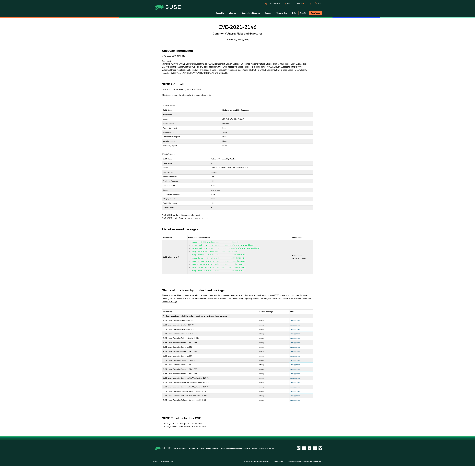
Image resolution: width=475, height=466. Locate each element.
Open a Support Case (166, 461)
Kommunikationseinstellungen (238, 448)
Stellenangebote (180, 448)
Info (223, 448)
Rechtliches (193, 448)
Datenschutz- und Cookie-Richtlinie (299, 461)
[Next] (246, 39)
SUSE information (174, 84)
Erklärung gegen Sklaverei (209, 448)
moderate (200, 95)
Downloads (315, 13)
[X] (309, 448)
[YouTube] (298, 448)
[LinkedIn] (315, 448)
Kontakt (303, 13)
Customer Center (274, 3)
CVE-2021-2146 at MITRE (173, 56)
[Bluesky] (320, 448)
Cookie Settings (278, 461)
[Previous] (231, 39)
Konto (289, 3)
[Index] (239, 39)
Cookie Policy (317, 461)
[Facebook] (304, 448)
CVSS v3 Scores (168, 154)
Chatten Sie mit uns (266, 448)
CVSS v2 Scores (168, 105)
